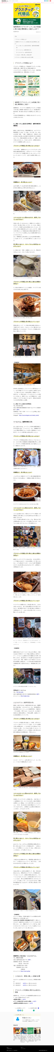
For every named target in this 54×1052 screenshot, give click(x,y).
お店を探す (34, 2)
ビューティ (18, 2)
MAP (18, 409)
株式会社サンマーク (11, 1050)
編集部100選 (38, 2)
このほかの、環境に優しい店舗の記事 (23, 54)
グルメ (14, 2)
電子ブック (42, 2)
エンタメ (30, 2)
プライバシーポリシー (23, 1048)
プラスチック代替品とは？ (21, 39)
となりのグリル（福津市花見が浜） (24, 52)
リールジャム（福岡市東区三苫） (24, 49)
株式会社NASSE (15, 1050)
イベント (26, 2)
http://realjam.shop (25, 696)
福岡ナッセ (8, 1047)
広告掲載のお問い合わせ (9, 1048)
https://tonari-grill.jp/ (25, 971)
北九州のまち (22, 2)
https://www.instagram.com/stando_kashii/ (29, 415)
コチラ (24, 985)
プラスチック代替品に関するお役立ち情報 (24, 57)
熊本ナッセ (22, 1047)
